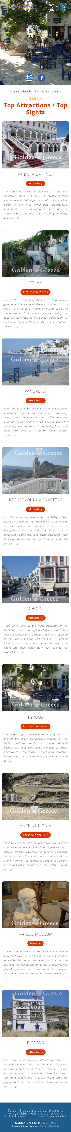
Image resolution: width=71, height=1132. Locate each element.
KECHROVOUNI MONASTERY (35, 500)
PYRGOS (35, 717)
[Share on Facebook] (42, 78)
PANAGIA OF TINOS (35, 174)
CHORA (35, 609)
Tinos (56, 91)
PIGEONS (35, 1043)
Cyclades (42, 91)
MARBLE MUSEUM (35, 934)
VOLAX (35, 283)
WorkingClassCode (49, 1126)
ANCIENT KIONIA (35, 826)
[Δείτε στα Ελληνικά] (29, 78)
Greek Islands (21, 91)
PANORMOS (36, 391)
